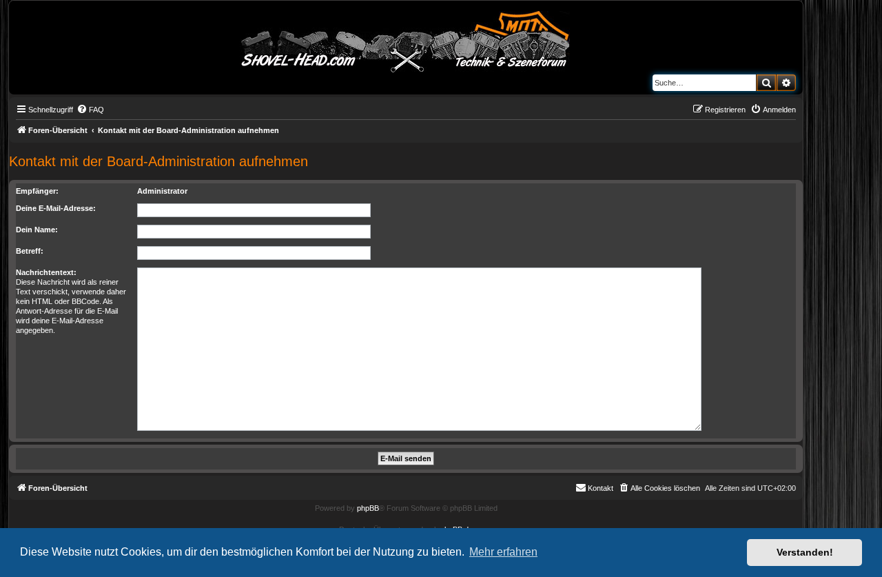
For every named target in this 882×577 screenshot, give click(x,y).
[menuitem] (90, 109)
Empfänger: (37, 191)
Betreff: (29, 251)
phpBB (368, 508)
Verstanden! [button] (805, 552)
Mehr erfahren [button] (503, 552)
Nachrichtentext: (46, 272)
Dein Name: (37, 229)
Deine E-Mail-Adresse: (56, 208)
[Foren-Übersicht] (406, 39)
